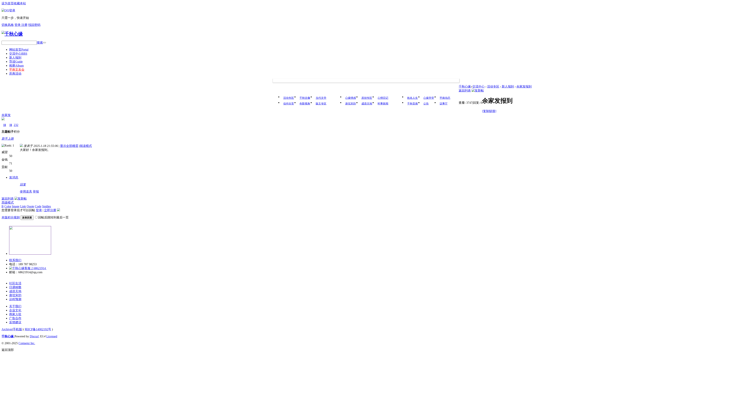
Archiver (7, 329)
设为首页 (8, 3)
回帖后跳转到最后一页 (53, 217)
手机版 (17, 329)
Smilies (46, 206)
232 (16, 125)
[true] (44, 42)
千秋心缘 (465, 86)
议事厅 (444, 103)
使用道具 (26, 191)
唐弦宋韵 (350, 103)
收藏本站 (20, 3)
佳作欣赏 (288, 103)
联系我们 (15, 260)
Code (38, 206)
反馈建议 (15, 322)
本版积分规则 (11, 217)
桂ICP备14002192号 (38, 329)
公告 (426, 103)
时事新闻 (383, 103)
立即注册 (50, 210)
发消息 (13, 177)
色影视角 (304, 103)
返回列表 (465, 90)
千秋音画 (412, 103)
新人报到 (15, 57)
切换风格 (8, 24)
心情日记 (383, 97)
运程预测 (15, 299)
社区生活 (15, 283)
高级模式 (8, 202)
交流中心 (18, 53)
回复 (23, 184)
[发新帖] (478, 90)
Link (23, 206)
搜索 (40, 42)
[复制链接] (489, 111)
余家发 (6, 115)
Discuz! (34, 336)
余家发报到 (524, 86)
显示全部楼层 (69, 145)
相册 (16, 65)
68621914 (40, 268)
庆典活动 (15, 73)
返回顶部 (8, 349)
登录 (17, 24)
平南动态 (445, 97)
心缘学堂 (428, 97)
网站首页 (18, 49)
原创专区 (366, 97)
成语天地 (366, 103)
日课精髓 (15, 287)
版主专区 (321, 103)
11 (4, 125)
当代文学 (321, 97)
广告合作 (15, 318)
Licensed (51, 336)
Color (7, 206)
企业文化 (15, 310)
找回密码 (34, 24)
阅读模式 (86, 145)
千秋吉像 (304, 97)
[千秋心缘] (12, 33)
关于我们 (15, 306)
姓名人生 (412, 97)
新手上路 (8, 138)
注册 (24, 24)
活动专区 (288, 97)
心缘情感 (350, 97)
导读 (16, 61)
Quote (30, 206)
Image (15, 206)
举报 (36, 191)
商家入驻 (15, 314)
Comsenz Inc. (26, 343)
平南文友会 (16, 69)
